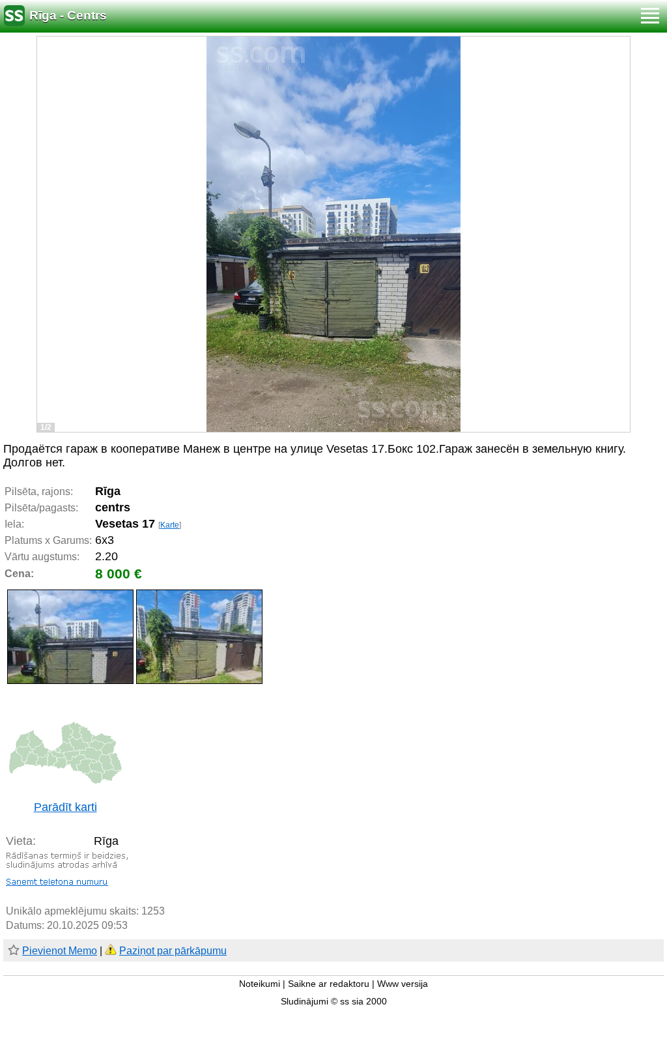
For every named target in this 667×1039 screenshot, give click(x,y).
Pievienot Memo (59, 950)
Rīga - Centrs (68, 15)
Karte (169, 525)
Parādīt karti (65, 807)
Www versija (402, 984)
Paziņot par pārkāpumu (173, 950)
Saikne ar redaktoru (328, 984)
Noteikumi (259, 984)
